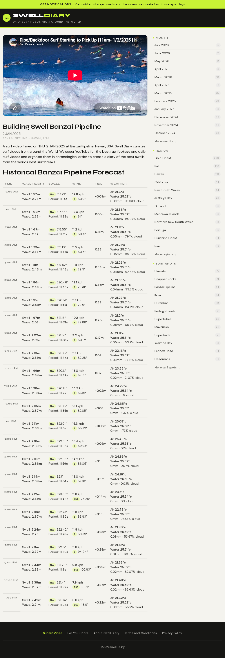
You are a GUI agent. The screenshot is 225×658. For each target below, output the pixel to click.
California (186, 182)
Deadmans (186, 359)
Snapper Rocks (186, 279)
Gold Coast (186, 158)
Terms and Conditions (141, 633)
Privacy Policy (172, 633)
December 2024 (186, 117)
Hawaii (36, 138)
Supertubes (186, 319)
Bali (186, 166)
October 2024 (186, 133)
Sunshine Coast (186, 238)
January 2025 (186, 109)
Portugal (186, 230)
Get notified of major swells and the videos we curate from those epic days (130, 4)
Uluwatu (186, 271)
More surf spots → (167, 367)
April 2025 (186, 85)
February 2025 (186, 101)
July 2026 (186, 45)
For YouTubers (77, 633)
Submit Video (52, 633)
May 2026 (186, 61)
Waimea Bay (186, 343)
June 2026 (186, 53)
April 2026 (186, 69)
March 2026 (186, 77)
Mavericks (186, 327)
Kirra (186, 295)
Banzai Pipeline (15, 138)
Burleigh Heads (186, 311)
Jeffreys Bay (186, 198)
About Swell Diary (106, 633)
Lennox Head (186, 351)
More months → (165, 141)
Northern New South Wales (186, 222)
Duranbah (186, 303)
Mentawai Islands (186, 214)
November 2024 (186, 125)
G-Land (186, 206)
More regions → (165, 254)
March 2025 (186, 93)
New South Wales (186, 190)
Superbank (186, 335)
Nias (186, 246)
